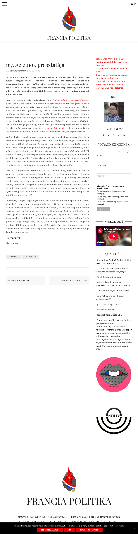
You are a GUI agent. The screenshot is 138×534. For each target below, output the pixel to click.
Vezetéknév (101, 176)
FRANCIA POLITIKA (69, 37)
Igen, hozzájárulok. (49, 530)
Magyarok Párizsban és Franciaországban (42, 517)
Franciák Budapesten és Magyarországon (95, 517)
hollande (13, 257)
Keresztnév (101, 165)
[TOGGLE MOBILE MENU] (4, 4)
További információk (89, 530)
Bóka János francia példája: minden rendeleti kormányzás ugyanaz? (111, 62)
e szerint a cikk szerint (53, 128)
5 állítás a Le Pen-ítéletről (109, 88)
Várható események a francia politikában (43, 522)
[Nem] (134, 528)
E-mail (100, 155)
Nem (70, 530)
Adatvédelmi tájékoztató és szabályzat (95, 522)
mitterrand (31, 257)
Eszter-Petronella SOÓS (18, 70)
